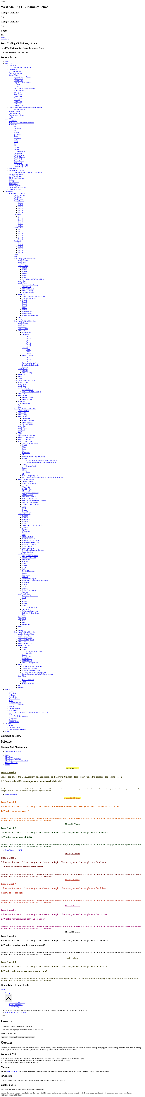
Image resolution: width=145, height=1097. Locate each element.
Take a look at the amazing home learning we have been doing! (43, 477)
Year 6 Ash (17, 241)
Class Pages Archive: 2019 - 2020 (25, 632)
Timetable (25, 582)
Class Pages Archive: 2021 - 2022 (25, 409)
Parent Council (14, 722)
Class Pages (9, 191)
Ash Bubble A (27, 659)
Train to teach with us (16, 115)
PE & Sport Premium (16, 178)
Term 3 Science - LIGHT (13, 850)
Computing (17, 128)
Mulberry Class (19, 90)
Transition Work (27, 657)
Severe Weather (14, 708)
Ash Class (17, 100)
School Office (18, 79)
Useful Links (13, 710)
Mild (23, 621)
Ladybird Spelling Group (30, 613)
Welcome (12, 65)
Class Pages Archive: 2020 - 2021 (25, 435)
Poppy (16, 254)
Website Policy (14, 1007)
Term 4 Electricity (11, 794)
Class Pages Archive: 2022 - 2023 (25, 380)
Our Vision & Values (16, 176)
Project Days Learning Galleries (33, 550)
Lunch (11, 706)
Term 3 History (27, 512)
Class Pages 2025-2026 (17, 193)
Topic (24, 449)
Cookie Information (16, 1005)
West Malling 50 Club (29, 498)
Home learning (27, 373)
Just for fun (26, 453)
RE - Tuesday (26, 491)
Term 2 (20, 205)
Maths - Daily (26, 487)
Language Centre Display (22, 77)
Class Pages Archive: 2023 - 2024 (25, 321)
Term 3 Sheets (27, 311)
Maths (16, 140)
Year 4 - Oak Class (24, 514)
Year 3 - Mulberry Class (26, 479)
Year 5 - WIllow (19, 161)
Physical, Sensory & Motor (31, 670)
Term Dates (13, 697)
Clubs (11, 701)
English (16, 132)
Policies (12, 180)
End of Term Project (29, 579)
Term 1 (20, 203)
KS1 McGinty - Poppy (21, 165)
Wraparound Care (15, 703)
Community (13, 718)
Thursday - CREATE (29, 544)
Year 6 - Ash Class (24, 594)
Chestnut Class (19, 105)
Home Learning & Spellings (31, 392)
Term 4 (20, 208)
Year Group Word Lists (30, 596)
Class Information (28, 481)
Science (16, 149)
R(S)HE (16, 147)
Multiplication (26, 332)
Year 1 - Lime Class (24, 439)
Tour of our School (15, 73)
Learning (25, 367)
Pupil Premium (14, 182)
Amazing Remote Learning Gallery (34, 500)
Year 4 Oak (17, 214)
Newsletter (25, 334)
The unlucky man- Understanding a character (41, 462)
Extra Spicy (26, 624)
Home (7, 62)
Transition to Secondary (30, 315)
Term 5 (20, 210)
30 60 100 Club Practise (30, 443)
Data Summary (14, 168)
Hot (23, 622)
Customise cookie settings (26, 1037)
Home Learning (27, 290)
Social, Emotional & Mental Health (34, 672)
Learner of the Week (29, 483)
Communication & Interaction (32, 666)
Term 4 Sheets (27, 313)
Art (15, 126)
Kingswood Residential (30, 556)
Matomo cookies (11, 1071)
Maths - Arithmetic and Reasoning (33, 296)
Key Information (27, 390)
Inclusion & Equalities (16, 170)
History (16, 136)
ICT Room (17, 84)
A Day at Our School (16, 704)
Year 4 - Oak (18, 159)
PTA (11, 714)
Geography (17, 134)
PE (15, 144)
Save (19, 1095)
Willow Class (18, 98)
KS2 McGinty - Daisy (21, 166)
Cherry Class (18, 102)
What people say (14, 113)
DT (15, 130)
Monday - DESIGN (28, 538)
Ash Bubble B (27, 661)
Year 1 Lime (18, 197)
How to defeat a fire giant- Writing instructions (41, 460)
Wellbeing (12, 720)
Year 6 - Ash (18, 163)
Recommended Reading (30, 285)
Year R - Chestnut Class (26, 437)
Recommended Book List (30, 363)
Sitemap (8, 993)
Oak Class (17, 92)
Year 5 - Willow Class (25, 554)
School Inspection (15, 186)
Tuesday (25, 518)
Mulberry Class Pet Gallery (31, 504)
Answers (25, 592)
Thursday (25, 521)
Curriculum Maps (28, 292)
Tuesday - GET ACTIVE (30, 540)
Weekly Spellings (28, 420)
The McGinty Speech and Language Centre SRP (25, 107)
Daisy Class (18, 94)
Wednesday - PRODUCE (30, 542)
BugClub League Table (30, 502)
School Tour (13, 75)
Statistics (29, 653)
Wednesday (26, 519)
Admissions (13, 121)
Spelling (25, 348)
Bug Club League (28, 548)
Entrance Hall (18, 81)
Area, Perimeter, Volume (34, 651)
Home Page (5, 39)
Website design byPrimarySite (15, 1012)
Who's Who (13, 69)
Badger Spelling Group (30, 611)
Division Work (31, 466)
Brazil (28, 472)
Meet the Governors (16, 174)
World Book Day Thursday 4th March (35, 580)
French (24, 510)
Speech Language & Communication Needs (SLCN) (31, 712)
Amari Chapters (27, 537)
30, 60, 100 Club (27, 424)
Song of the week (28, 683)
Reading (25, 588)
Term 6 (20, 212)
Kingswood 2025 (28, 289)
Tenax (3, 989)
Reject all (4, 1037)
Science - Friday (27, 495)
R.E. (23, 600)
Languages (17, 138)
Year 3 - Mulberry (20, 157)
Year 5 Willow (18, 228)
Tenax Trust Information (17, 187)
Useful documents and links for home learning (37, 674)
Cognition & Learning (29, 668)
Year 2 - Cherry (19, 155)
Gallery (11, 117)
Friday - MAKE (27, 546)
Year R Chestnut (19, 195)
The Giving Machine (21, 716)
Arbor (11, 691)
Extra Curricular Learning (30, 365)
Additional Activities (29, 497)
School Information (11, 119)
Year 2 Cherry (18, 199)
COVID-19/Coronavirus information (21, 123)
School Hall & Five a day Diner (24, 88)
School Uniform (14, 699)
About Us (8, 63)
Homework (26, 403)
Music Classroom (28, 680)
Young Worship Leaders (17, 729)
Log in (3, 37)
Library (16, 86)
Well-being (25, 577)
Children (8, 724)
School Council (14, 727)
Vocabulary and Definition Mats (33, 279)
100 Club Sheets (31, 607)
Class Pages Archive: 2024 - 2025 (25, 258)
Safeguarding (13, 184)
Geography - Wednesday (30, 493)
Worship (20, 630)
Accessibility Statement (17, 1003)
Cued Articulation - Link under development (28, 172)
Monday (25, 516)
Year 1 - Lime (18, 153)
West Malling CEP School (22, 67)
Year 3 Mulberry (19, 201)
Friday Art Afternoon (29, 590)
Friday (24, 523)
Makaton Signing (19, 109)
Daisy (16, 256)
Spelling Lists (26, 287)
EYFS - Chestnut (19, 151)
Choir (24, 682)
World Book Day (15, 189)
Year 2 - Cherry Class (25, 441)
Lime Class (17, 104)
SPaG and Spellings (28, 298)
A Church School (15, 71)
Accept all (13, 1037)
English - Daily (27, 489)
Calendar (12, 695)
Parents (7, 689)
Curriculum (13, 124)
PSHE (24, 508)
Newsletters (26, 418)
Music (16, 142)
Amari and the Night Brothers (32, 525)
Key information (27, 397)
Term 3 (20, 207)
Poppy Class (18, 96)
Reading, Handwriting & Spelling (33, 456)
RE (15, 145)
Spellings (25, 371)
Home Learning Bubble (30, 662)
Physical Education (28, 571)
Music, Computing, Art (30, 476)
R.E (23, 569)
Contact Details (14, 111)
